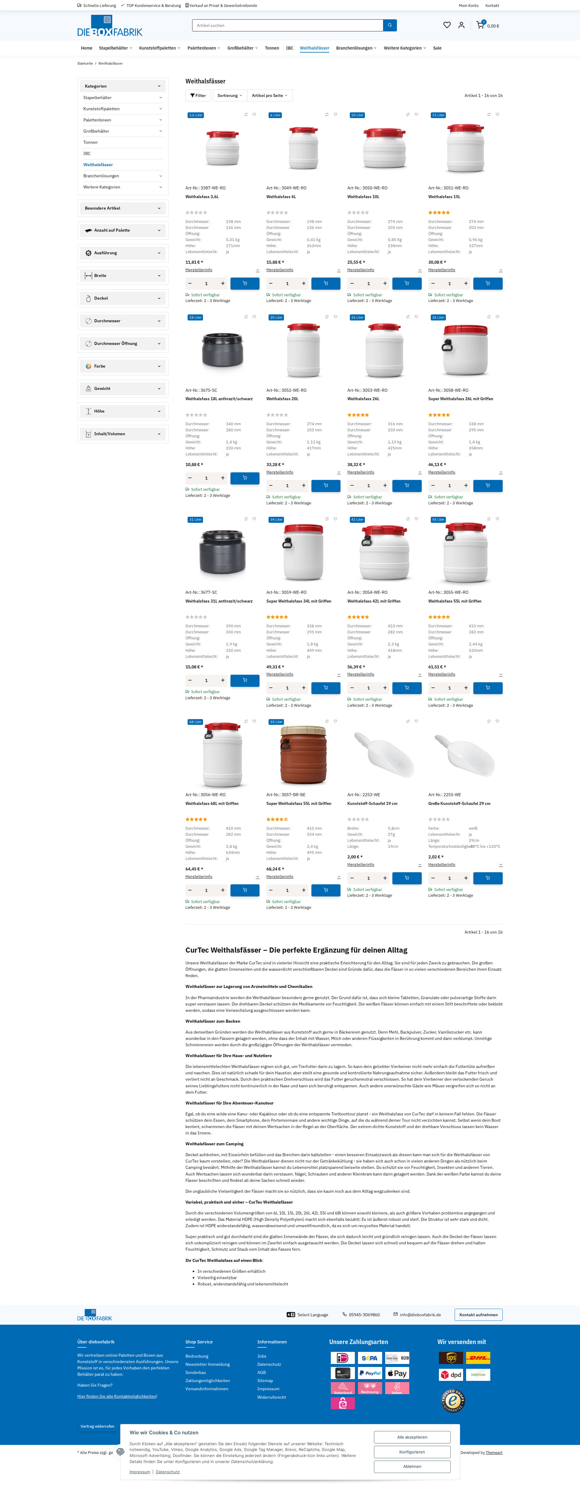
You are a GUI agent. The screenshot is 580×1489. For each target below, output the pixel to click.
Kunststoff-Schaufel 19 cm (372, 803)
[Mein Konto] (461, 25)
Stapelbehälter (97, 97)
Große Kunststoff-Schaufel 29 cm (459, 803)
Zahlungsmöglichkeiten (207, 1380)
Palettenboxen (97, 120)
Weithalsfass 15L (444, 196)
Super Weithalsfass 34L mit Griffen (298, 601)
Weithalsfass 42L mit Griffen (374, 601)
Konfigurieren (412, 1451)
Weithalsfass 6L (281, 196)
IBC (87, 153)
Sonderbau (195, 1372)
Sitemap (265, 1380)
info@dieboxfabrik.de (420, 1314)
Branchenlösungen (101, 175)
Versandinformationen (206, 1388)
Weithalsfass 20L (282, 398)
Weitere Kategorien (101, 187)
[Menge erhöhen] (223, 283)
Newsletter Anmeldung (207, 1364)
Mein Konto (468, 5)
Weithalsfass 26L (363, 398)
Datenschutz (168, 1471)
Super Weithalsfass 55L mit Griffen (298, 803)
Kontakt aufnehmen (478, 1314)
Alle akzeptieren (412, 1437)
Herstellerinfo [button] (198, 269)
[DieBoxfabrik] (109, 25)
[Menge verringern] (190, 283)
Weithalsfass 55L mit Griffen (455, 601)
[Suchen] (390, 25)
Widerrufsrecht (271, 1397)
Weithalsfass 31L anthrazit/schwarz (219, 601)
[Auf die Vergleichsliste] (246, 115)
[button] (447, 25)
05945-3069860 (364, 1314)
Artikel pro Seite (267, 95)
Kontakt (492, 5)
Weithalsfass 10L (363, 196)
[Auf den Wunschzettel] (254, 115)
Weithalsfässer (98, 164)
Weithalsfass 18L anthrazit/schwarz (219, 398)
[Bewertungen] (196, 212)
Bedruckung (196, 1356)
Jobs (261, 1356)
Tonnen (90, 142)
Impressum (140, 1471)
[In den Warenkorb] (245, 284)
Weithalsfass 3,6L (202, 196)
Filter (200, 95)
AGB (261, 1372)
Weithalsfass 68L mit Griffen (212, 803)
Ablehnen (412, 1466)
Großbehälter (96, 131)
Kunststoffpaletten (101, 108)
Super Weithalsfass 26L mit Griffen (460, 398)
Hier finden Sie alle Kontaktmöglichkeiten (116, 1396)
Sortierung (228, 95)
